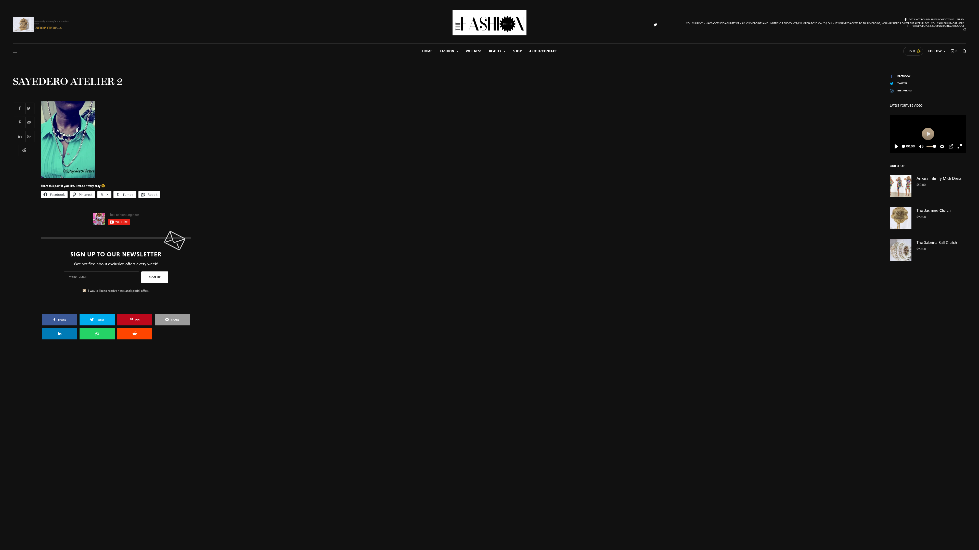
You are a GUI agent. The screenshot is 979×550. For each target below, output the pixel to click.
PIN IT (118, 139)
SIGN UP (155, 277)
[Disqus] (489, 417)
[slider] (903, 146)
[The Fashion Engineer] (489, 22)
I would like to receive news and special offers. (118, 290)
